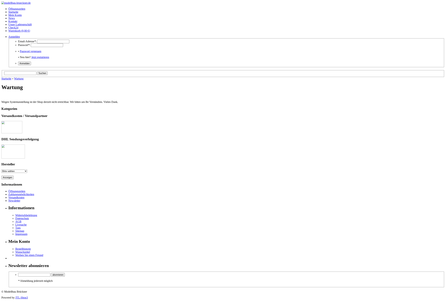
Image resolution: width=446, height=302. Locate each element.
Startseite (6, 78)
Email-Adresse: (27, 41)
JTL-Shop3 (21, 297)
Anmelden (14, 36)
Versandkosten (16, 197)
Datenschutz (22, 218)
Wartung (19, 78)
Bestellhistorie (23, 248)
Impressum (21, 234)
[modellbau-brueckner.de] (16, 2)
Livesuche (21, 224)
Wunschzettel (22, 251)
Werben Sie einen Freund (29, 255)
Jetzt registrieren (40, 57)
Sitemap (19, 230)
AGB (18, 221)
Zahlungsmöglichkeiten (21, 194)
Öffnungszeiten (16, 191)
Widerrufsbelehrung (26, 215)
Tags (18, 227)
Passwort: (24, 45)
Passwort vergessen (30, 51)
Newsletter (14, 200)
